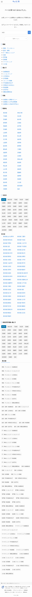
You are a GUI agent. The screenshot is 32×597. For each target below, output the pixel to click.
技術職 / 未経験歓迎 (19, 506)
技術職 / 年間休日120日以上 (22, 518)
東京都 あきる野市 (8, 236)
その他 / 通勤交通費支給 (7, 573)
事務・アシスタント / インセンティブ (10, 371)
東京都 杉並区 (7, 273)
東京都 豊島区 (7, 313)
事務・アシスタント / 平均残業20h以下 (11, 387)
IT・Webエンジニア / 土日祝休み (9, 438)
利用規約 (26, 590)
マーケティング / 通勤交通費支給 (9, 553)
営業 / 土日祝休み (18, 470)
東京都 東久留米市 (22, 273)
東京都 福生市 (21, 296)
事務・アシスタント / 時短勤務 (9, 394)
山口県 (5, 169)
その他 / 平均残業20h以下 (8, 565)
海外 (18, 189)
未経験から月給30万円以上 (11, 104)
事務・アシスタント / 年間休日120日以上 (11, 391)
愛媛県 (19, 172)
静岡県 (19, 146)
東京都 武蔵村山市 (22, 279)
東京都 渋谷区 (7, 289)
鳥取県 (5, 162)
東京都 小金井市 (7, 263)
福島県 (19, 132)
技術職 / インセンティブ (7, 510)
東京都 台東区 (7, 250)
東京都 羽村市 (21, 303)
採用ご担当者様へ (8, 590)
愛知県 (5, 149)
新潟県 (5, 136)
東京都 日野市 (7, 269)
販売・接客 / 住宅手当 (7, 426)
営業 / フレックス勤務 (16, 474)
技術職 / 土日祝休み (19, 510)
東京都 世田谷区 (7, 240)
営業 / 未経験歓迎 (26, 466)
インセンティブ (7, 74)
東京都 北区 (6, 246)
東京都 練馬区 (7, 303)
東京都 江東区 (7, 286)
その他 (5, 64)
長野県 (19, 142)
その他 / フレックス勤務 (17, 561)
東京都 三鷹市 (21, 236)
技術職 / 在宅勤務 (6, 514)
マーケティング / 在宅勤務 (23, 534)
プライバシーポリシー (18, 590)
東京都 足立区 (21, 313)
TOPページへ (16, 38)
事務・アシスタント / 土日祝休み (9, 375)
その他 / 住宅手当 (16, 569)
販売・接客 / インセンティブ (22, 406)
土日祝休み (6, 76)
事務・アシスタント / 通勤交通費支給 (10, 402)
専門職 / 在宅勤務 (6, 494)
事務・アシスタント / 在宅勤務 (9, 379)
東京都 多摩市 (21, 256)
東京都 (5, 113)
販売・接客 (6, 50)
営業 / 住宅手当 (14, 482)
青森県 (5, 126)
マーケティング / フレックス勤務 (9, 538)
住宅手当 (5, 89)
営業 (4, 55)
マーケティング (7, 62)
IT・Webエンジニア (9, 53)
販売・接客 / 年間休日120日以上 (9, 422)
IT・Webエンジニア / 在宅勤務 (9, 442)
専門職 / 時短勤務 (6, 502)
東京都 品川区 (21, 250)
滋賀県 (5, 152)
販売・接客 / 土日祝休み (7, 410)
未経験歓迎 (6, 71)
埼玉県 (19, 116)
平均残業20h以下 (8, 83)
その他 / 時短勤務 (6, 569)
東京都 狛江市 (7, 293)
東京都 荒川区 (7, 306)
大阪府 (5, 156)
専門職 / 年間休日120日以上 (22, 498)
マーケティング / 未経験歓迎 (22, 526)
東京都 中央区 (21, 240)
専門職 (5, 57)
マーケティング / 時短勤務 (8, 549)
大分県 (19, 182)
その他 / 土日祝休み (19, 557)
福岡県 (19, 176)
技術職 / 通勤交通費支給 (7, 526)
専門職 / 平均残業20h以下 (8, 498)
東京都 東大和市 (7, 276)
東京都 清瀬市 (21, 286)
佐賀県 (5, 179)
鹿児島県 (19, 186)
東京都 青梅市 (7, 316)
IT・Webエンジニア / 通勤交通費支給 (10, 466)
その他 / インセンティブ (7, 557)
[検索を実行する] (29, 32)
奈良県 (5, 159)
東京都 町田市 (21, 293)
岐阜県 (5, 146)
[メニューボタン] (2, 2)
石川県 (5, 139)
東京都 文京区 (7, 266)
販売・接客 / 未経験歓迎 (7, 406)
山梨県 (5, 142)
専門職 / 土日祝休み (19, 490)
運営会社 (25, 592)
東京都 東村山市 (22, 276)
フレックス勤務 (7, 80)
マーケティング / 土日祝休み (8, 534)
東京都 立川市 (21, 299)
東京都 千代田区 (22, 246)
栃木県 (19, 119)
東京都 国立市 (21, 253)
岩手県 (19, 126)
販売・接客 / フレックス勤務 (8, 414)
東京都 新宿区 (21, 266)
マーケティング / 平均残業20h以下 (10, 541)
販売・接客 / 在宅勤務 (20, 410)
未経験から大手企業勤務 (10, 102)
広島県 (19, 166)
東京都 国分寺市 (7, 253)
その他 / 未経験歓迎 (24, 553)
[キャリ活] (16, 2)
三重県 (19, 149)
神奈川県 (19, 113)
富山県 (19, 136)
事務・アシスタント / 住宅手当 (9, 398)
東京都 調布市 (21, 309)
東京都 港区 (20, 289)
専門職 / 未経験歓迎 (18, 486)
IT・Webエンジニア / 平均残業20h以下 (11, 450)
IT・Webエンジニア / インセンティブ (10, 434)
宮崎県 (5, 186)
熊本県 (5, 182)
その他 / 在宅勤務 (6, 561)
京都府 (19, 152)
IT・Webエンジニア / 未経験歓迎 (9, 430)
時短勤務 (5, 87)
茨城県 (5, 119)
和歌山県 (19, 159)
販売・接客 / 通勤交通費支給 (21, 426)
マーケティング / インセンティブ (9, 530)
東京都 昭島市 (21, 269)
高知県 (5, 176)
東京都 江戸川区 (22, 283)
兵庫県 (19, 156)
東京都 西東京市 (7, 309)
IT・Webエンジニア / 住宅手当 (9, 462)
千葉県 (5, 116)
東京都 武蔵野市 (7, 283)
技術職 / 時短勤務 (6, 522)
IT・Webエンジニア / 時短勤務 (9, 458)
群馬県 (5, 123)
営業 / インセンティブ (7, 470)
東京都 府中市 (21, 263)
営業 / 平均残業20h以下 (7, 478)
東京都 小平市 (21, 260)
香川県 (5, 172)
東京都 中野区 (7, 243)
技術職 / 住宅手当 (16, 522)
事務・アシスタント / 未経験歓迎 (9, 367)
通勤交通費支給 (7, 92)
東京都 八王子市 (22, 243)
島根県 (19, 162)
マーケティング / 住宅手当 (22, 549)
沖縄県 (5, 189)
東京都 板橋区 (7, 279)
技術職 (5, 59)
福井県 (19, 139)
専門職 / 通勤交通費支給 (7, 506)
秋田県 (19, 129)
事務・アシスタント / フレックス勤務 (10, 383)
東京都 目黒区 (7, 296)
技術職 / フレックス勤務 (17, 514)
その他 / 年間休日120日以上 (22, 565)
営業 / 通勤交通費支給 (7, 486)
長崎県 (19, 179)
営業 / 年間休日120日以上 (21, 478)
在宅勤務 (5, 78)
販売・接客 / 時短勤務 (24, 422)
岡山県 (5, 166)
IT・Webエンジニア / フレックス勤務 (10, 446)
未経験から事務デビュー (10, 99)
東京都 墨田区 (7, 256)
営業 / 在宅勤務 (5, 474)
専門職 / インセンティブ (7, 490)
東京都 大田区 (7, 260)
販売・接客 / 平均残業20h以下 (9, 418)
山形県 (5, 132)
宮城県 (5, 129)
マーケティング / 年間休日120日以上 (10, 545)
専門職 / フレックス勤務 (17, 494)
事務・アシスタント (9, 48)
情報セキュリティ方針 (10, 592)
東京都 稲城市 (7, 299)
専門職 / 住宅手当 (16, 502)
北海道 (19, 123)
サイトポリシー (19, 592)
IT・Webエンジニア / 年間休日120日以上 (11, 454)
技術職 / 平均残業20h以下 (8, 518)
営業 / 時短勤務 (5, 482)
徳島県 (19, 169)
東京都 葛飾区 (21, 306)
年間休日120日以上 (8, 85)
